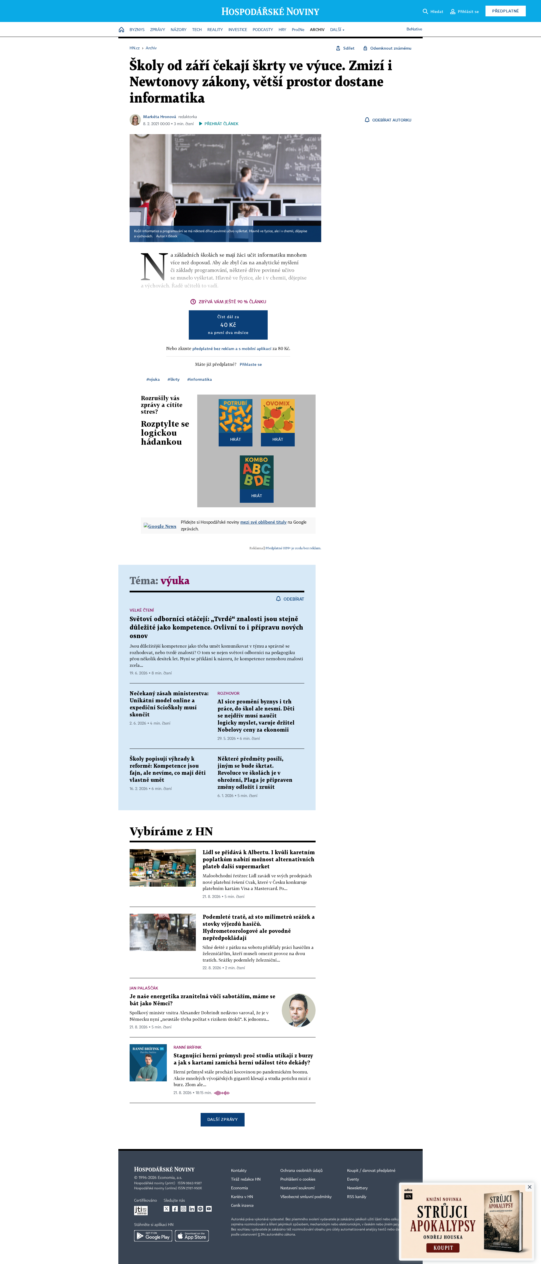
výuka (175, 581)
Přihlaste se (251, 364)
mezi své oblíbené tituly (263, 521)
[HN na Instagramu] (183, 1209)
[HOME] (121, 30)
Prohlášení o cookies (297, 1179)
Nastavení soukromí (297, 1188)
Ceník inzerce (242, 1206)
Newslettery (357, 1188)
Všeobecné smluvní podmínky (306, 1197)
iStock (172, 236)
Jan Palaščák (144, 988)
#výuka (153, 379)
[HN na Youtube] (209, 1209)
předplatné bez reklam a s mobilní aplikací (231, 348)
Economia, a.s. (170, 1178)
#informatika (199, 379)
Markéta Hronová (159, 116)
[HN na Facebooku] (175, 1209)
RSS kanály (356, 1197)
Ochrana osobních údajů (301, 1171)
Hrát (235, 439)
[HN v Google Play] (153, 1235)
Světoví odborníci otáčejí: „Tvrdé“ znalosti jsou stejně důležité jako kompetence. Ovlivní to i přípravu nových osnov (216, 627)
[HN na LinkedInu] (192, 1209)
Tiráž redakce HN (246, 1179)
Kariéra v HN (242, 1197)
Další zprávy (222, 1119)
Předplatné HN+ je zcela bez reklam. (293, 548)
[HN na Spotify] (200, 1209)
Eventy (353, 1179)
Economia (239, 1188)
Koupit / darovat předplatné (371, 1171)
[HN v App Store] (192, 1235)
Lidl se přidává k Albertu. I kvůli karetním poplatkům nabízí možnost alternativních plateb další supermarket (259, 859)
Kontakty (239, 1171)
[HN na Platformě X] (166, 1209)
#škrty (173, 379)
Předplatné (505, 10)
